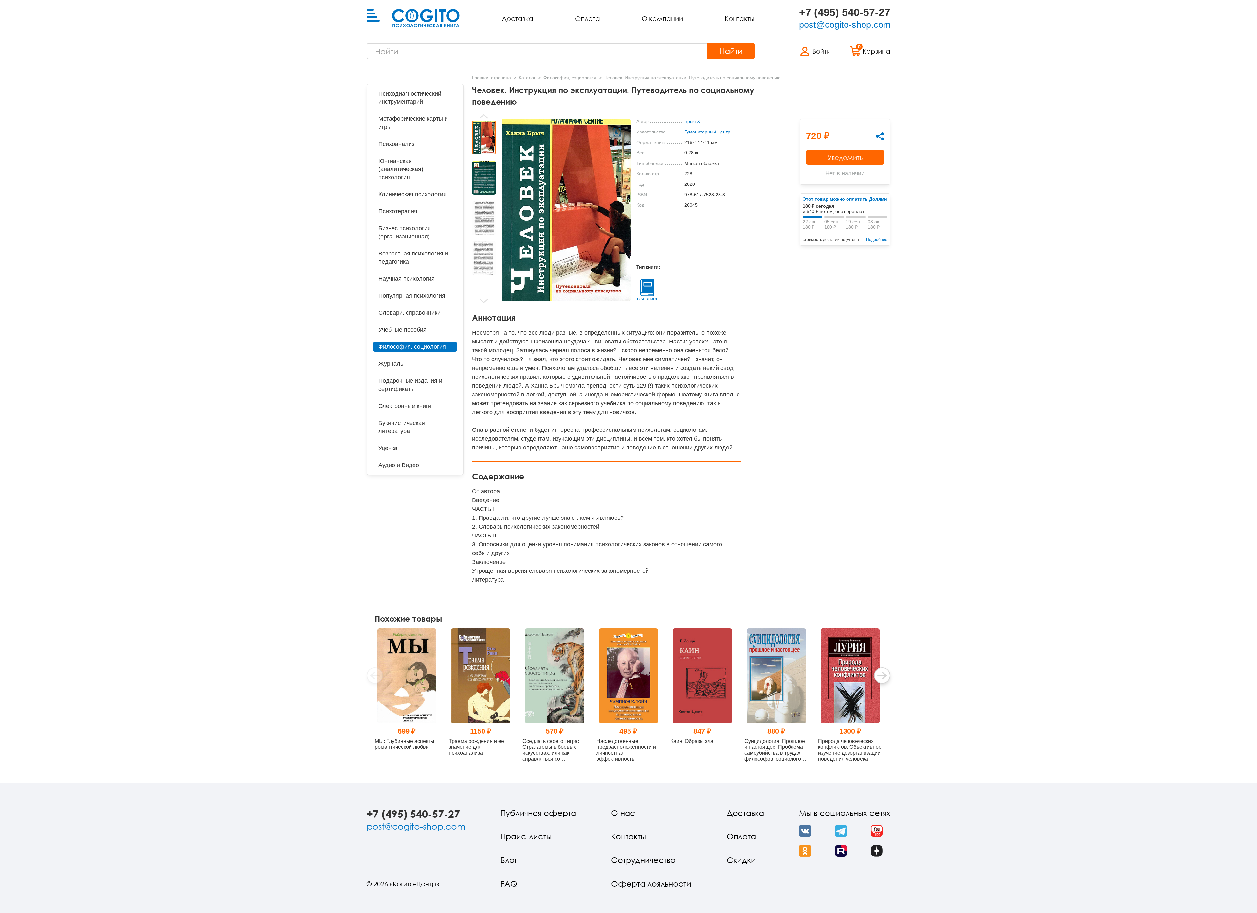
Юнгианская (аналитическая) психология (400, 169)
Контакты (739, 18)
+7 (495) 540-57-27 (844, 12)
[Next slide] (484, 301)
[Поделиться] (879, 136)
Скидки (741, 860)
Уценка (387, 448)
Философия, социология (412, 346)
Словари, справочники (409, 312)
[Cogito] (426, 18)
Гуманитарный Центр (707, 131)
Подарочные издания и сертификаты (410, 384)
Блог (509, 860)
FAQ (509, 883)
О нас (623, 812)
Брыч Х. (692, 121)
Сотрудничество (643, 860)
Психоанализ (396, 144)
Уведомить (845, 157)
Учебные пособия (402, 329)
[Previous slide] (484, 116)
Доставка (517, 18)
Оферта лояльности (651, 883)
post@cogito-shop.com (844, 25)
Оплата (587, 18)
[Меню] (373, 15)
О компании (662, 18)
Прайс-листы (526, 836)
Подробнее (876, 239)
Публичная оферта (538, 812)
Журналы (391, 363)
